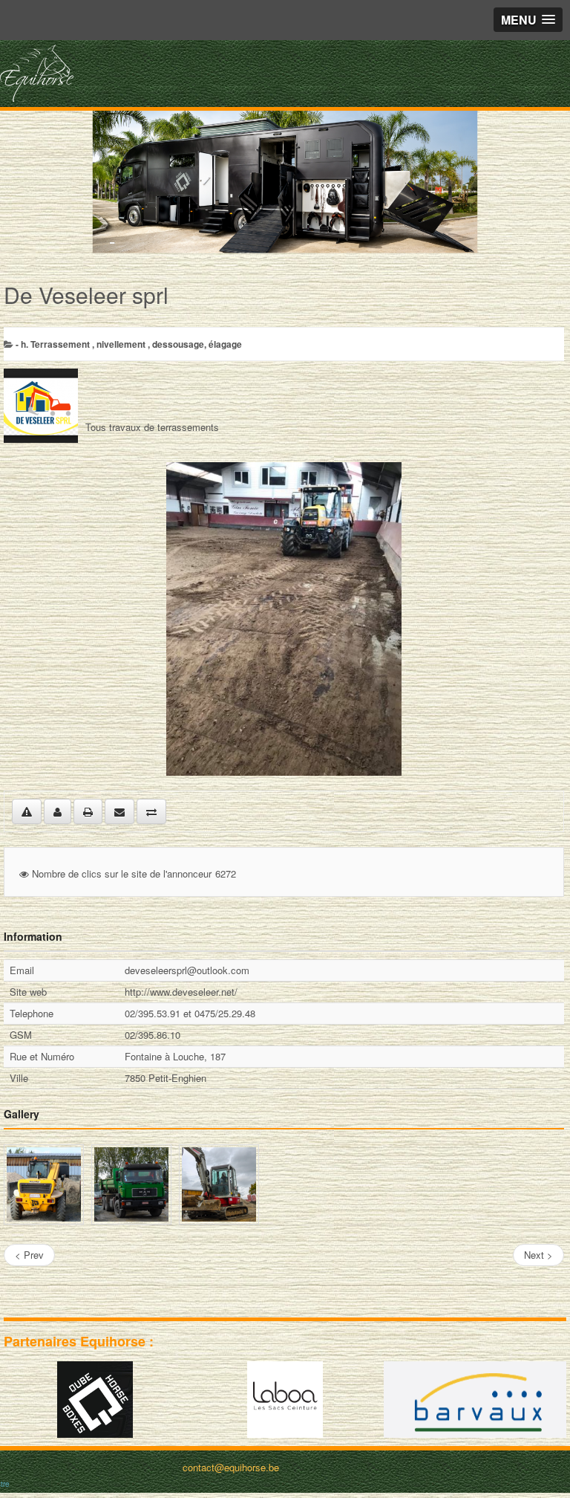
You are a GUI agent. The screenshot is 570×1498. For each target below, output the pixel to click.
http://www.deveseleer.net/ (181, 992)
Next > (538, 1255)
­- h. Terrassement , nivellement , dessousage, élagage (129, 344)
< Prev (29, 1255)
